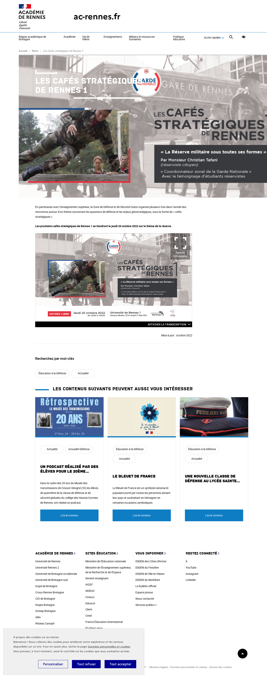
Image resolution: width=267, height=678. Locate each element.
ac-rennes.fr (96, 16)
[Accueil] (38, 16)
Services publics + (146, 605)
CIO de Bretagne (45, 598)
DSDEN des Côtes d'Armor (151, 561)
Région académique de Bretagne (32, 38)
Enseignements (113, 37)
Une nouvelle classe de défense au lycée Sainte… (212, 478)
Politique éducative (179, 38)
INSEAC (90, 591)
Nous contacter (144, 598)
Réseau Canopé (44, 623)
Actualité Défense (79, 449)
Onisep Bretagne (45, 611)
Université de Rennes (47, 561)
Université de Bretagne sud (51, 580)
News (35, 51)
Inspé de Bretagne (46, 586)
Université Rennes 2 (47, 567)
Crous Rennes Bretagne (49, 592)
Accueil (23, 51)
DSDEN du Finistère (147, 567)
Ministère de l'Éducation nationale (105, 561)
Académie (69, 37)
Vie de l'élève (86, 38)
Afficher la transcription (167, 324)
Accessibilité (243, 37)
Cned (88, 615)
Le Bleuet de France (134, 476)
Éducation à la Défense (52, 373)
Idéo (38, 617)
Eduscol (90, 603)
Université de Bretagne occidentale (56, 574)
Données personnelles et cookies (109, 647)
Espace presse (144, 592)
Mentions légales (158, 667)
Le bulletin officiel (145, 586)
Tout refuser (86, 664)
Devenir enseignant (96, 578)
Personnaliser (53, 664)
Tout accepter (120, 664)
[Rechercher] (231, 38)
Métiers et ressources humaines (142, 38)
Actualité (83, 373)
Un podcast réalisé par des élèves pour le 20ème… (69, 469)
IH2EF (89, 584)
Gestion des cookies (220, 667)
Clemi (88, 609)
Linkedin (191, 580)
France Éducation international (104, 622)
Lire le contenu (69, 515)
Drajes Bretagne (45, 605)
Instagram (192, 574)
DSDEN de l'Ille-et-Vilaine (149, 574)
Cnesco (89, 597)
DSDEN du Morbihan (147, 580)
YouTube (191, 567)
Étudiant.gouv (94, 628)
